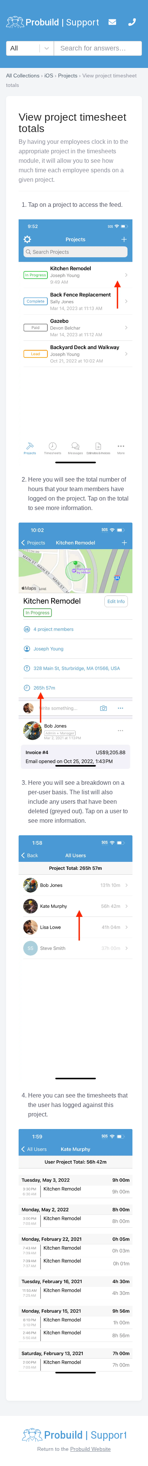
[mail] (112, 23)
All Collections (22, 75)
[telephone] (132, 23)
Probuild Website (90, 1449)
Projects (67, 75)
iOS (48, 75)
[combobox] (11, 48)
